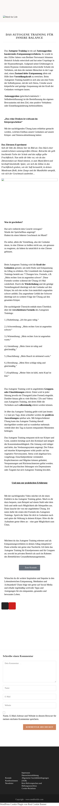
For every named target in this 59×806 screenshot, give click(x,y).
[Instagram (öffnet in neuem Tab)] (28, 4)
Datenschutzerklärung (30, 775)
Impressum (26, 773)
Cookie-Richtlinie (29, 788)
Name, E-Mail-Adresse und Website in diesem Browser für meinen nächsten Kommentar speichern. (29, 717)
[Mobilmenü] (55, 17)
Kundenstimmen (11, 781)
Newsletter (9, 783)
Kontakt (8, 778)
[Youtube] (12, 605)
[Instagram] (5, 605)
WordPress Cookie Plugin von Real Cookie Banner (23, 804)
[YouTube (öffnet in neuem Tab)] (31, 4)
